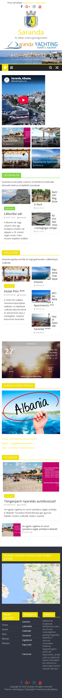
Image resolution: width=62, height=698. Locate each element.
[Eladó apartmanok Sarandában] (46, 129)
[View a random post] (57, 67)
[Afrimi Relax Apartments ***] (41, 291)
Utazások (9, 496)
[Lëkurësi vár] (16, 190)
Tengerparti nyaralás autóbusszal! (14, 139)
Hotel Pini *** (10, 161)
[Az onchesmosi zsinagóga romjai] (41, 214)
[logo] (31, 392)
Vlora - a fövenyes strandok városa (18, 447)
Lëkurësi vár (13, 213)
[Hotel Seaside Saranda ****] (41, 315)
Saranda (31, 32)
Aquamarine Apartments (46, 161)
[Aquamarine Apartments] (46, 150)
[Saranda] (5, 67)
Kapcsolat (26, 644)
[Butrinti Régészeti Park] (41, 190)
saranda (22, 217)
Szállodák (9, 286)
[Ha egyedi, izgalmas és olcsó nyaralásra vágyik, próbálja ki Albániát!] (11, 525)
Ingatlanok (27, 640)
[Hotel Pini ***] (16, 150)
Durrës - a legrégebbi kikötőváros (17, 443)
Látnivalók (9, 208)
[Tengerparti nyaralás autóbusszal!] (16, 129)
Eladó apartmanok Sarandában (43, 139)
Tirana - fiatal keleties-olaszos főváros (19, 438)
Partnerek (26, 654)
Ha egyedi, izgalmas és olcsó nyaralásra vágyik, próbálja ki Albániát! (39, 527)
